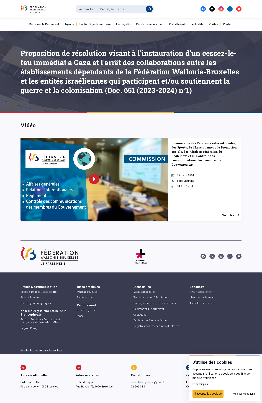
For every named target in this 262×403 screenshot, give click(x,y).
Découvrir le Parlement (44, 24)
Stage (80, 316)
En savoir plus (200, 384)
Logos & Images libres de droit (39, 291)
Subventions (85, 297)
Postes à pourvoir (88, 310)
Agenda (69, 24)
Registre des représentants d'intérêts (156, 326)
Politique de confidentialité (150, 297)
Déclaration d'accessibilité (150, 320)
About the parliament (202, 303)
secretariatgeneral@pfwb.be (148, 382)
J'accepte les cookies (208, 393)
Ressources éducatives (150, 24)
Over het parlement (201, 291)
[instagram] (221, 9)
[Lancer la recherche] (149, 9)
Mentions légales (144, 291)
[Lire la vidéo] (94, 179)
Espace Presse (29, 297)
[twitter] (212, 9)
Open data (139, 314)
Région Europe (29, 328)
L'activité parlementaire (95, 24)
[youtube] (239, 9)
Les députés (123, 24)
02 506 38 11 (139, 386)
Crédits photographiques (35, 303)
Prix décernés (178, 24)
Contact (228, 24)
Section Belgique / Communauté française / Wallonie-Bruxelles (40, 321)
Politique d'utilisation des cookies (154, 303)
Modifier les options (244, 393)
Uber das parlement (202, 297)
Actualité (198, 24)
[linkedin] (230, 9)
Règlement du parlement (148, 309)
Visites (213, 24)
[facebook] (203, 9)
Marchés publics (87, 291)
